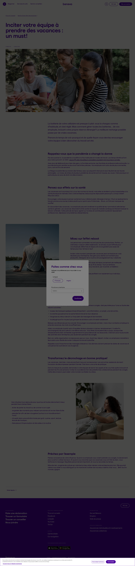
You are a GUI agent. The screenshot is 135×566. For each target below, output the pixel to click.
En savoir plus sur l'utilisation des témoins (12, 563)
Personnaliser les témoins (98, 561)
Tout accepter (111, 561)
